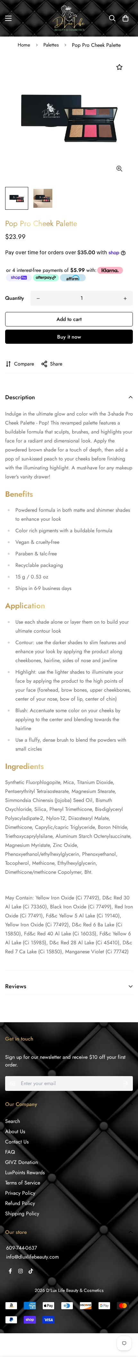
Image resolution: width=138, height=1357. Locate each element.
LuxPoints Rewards (25, 1172)
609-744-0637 (21, 1248)
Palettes (51, 44)
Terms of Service (22, 1182)
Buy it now (69, 337)
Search (12, 1121)
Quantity (14, 298)
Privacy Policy (20, 1193)
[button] (125, 18)
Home (24, 44)
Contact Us (17, 1141)
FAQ (10, 1152)
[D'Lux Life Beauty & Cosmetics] (69, 18)
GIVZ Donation (21, 1162)
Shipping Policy (22, 1213)
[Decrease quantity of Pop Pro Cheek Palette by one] (38, 298)
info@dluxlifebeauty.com (32, 1256)
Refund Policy (20, 1203)
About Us (15, 1131)
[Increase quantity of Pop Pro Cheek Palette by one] (125, 298)
